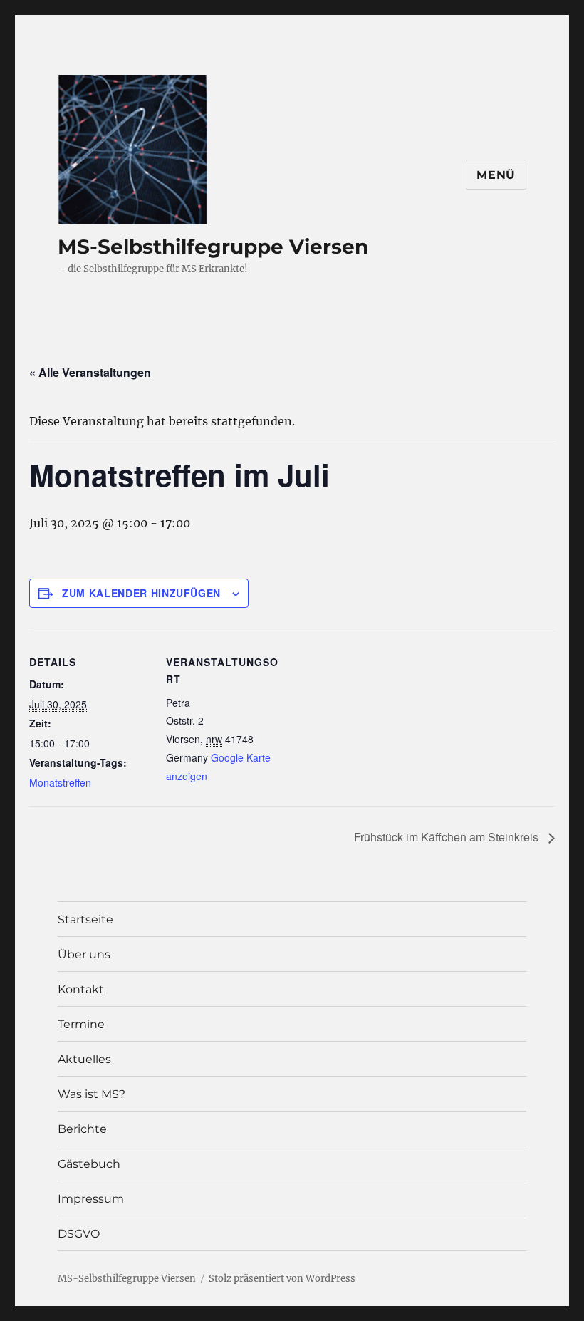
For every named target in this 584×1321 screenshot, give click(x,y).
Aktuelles (84, 1059)
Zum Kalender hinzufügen (141, 593)
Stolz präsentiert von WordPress (282, 1279)
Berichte (82, 1129)
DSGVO (79, 1233)
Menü (496, 175)
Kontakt (81, 989)
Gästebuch (89, 1164)
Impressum (91, 1199)
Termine (81, 1024)
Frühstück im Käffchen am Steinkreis (447, 837)
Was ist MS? (91, 1094)
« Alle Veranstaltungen (90, 372)
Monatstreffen (60, 782)
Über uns (84, 954)
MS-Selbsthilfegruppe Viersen (213, 246)
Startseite (85, 919)
